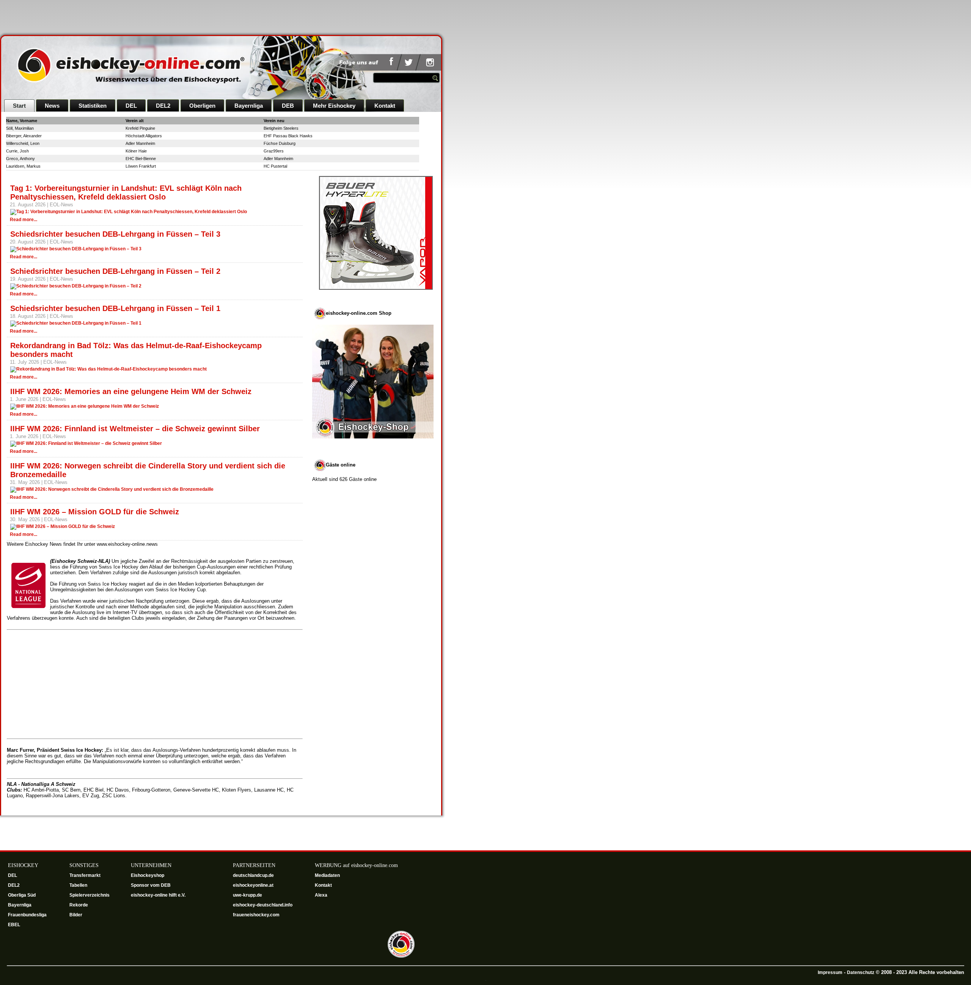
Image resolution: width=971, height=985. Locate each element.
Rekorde (78, 905)
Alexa (321, 895)
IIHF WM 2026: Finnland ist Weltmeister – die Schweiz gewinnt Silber (135, 428)
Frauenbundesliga (27, 914)
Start (19, 105)
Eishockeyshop (147, 875)
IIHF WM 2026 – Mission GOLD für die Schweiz (94, 511)
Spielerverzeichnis (89, 895)
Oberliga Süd (22, 895)
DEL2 (163, 105)
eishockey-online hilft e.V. (159, 895)
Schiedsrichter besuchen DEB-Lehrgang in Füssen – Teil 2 (115, 271)
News (52, 105)
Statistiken (93, 105)
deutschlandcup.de (254, 875)
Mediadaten (327, 875)
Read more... (23, 219)
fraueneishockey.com (256, 914)
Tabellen (78, 885)
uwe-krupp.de (248, 895)
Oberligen (202, 105)
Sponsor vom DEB (151, 885)
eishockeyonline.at (254, 885)
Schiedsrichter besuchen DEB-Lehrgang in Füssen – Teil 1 (115, 308)
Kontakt (384, 105)
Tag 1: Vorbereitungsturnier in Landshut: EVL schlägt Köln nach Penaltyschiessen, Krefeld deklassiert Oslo (126, 192)
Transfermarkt (85, 875)
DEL (131, 105)
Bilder (75, 914)
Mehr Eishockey (334, 105)
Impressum (830, 972)
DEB (288, 105)
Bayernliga (248, 105)
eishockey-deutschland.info (262, 905)
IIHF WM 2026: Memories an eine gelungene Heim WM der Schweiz (130, 391)
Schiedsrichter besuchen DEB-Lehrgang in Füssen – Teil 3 (115, 234)
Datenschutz (860, 972)
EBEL (14, 924)
